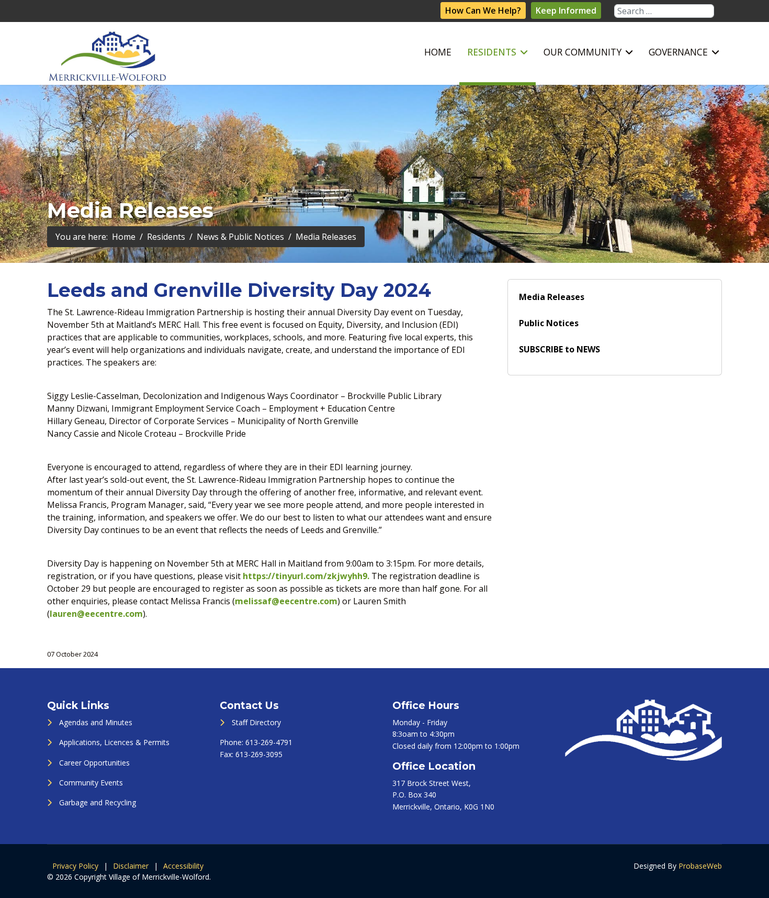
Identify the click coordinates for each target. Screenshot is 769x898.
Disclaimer (131, 866)
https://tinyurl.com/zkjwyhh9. (306, 576)
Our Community (582, 52)
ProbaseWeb (700, 866)
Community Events (91, 783)
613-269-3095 (258, 754)
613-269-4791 (268, 742)
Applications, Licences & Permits (114, 742)
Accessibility (183, 866)
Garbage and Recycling (97, 802)
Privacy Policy (75, 866)
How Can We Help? (483, 10)
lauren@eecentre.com (96, 613)
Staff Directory (256, 722)
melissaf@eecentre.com (286, 601)
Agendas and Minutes (95, 722)
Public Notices (549, 323)
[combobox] (664, 11)
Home (437, 52)
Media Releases (551, 297)
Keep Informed (566, 10)
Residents (491, 52)
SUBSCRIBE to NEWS (559, 349)
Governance (678, 52)
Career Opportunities (94, 763)
